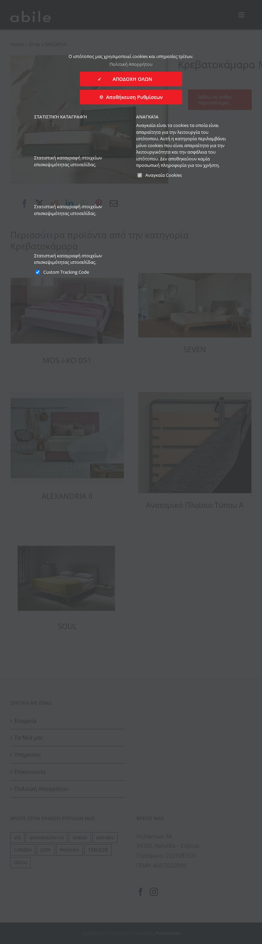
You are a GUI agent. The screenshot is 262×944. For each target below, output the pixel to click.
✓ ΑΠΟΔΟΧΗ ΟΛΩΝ (131, 79)
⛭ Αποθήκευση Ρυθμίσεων (131, 97)
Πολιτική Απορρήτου (131, 64)
